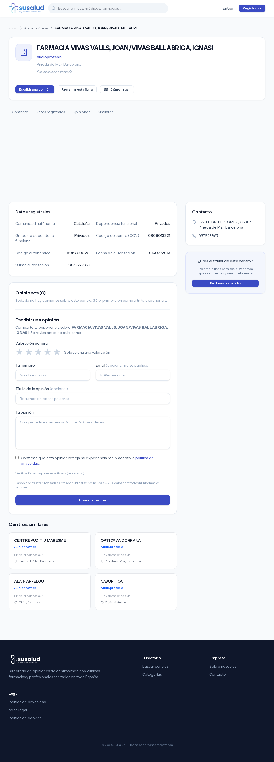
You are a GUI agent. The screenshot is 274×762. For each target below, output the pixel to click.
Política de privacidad (27, 702)
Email (122, 365)
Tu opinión (24, 412)
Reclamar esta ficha (77, 89)
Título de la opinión (41, 388)
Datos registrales (50, 111)
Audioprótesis (36, 28)
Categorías (152, 674)
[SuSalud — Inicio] (26, 8)
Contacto (20, 111)
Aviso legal (18, 710)
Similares (105, 111)
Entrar (228, 8)
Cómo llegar (120, 89)
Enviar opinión (92, 500)
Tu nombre (25, 365)
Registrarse (252, 8)
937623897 (208, 235)
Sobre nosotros (222, 666)
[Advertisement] (137, 158)
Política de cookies (25, 718)
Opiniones (81, 111)
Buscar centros (155, 666)
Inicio (13, 28)
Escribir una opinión (35, 89)
